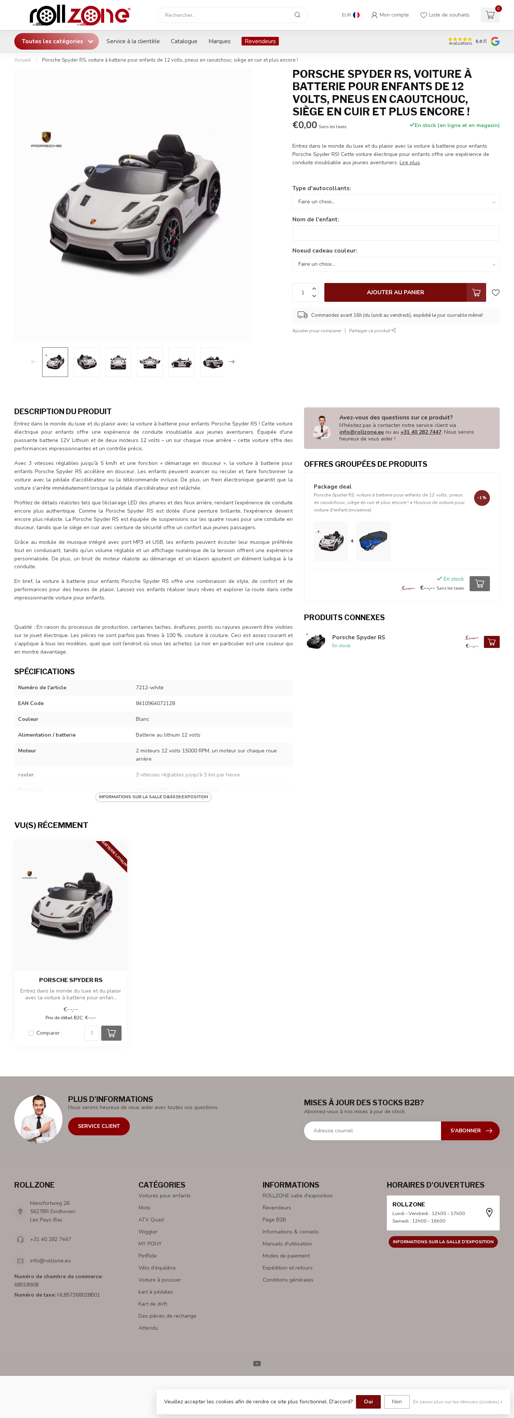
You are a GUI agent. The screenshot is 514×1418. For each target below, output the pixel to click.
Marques (219, 41)
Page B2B (274, 1219)
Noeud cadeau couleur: (324, 250)
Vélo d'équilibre (157, 1267)
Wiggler (148, 1231)
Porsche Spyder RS (71, 980)
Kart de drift (152, 1304)
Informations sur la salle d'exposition (443, 1242)
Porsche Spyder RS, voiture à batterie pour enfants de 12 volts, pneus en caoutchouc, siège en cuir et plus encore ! (170, 60)
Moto (144, 1207)
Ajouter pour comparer (316, 330)
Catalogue (184, 41)
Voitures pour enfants (164, 1195)
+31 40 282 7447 (420, 432)
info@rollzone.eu (361, 432)
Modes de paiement (286, 1255)
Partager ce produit (370, 330)
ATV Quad (151, 1219)
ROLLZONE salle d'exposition (298, 1195)
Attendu (148, 1328)
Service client (99, 1126)
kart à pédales (155, 1291)
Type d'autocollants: (321, 188)
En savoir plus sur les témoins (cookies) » (458, 1401)
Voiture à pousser (159, 1279)
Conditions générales (288, 1279)
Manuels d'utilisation (287, 1243)
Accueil (22, 60)
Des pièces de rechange (167, 1316)
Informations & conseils (291, 1231)
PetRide (147, 1255)
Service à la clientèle (133, 41)
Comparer (48, 1033)
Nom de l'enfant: (315, 219)
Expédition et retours (288, 1267)
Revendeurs (260, 41)
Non (397, 1401)
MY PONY (150, 1243)
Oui (368, 1401)
